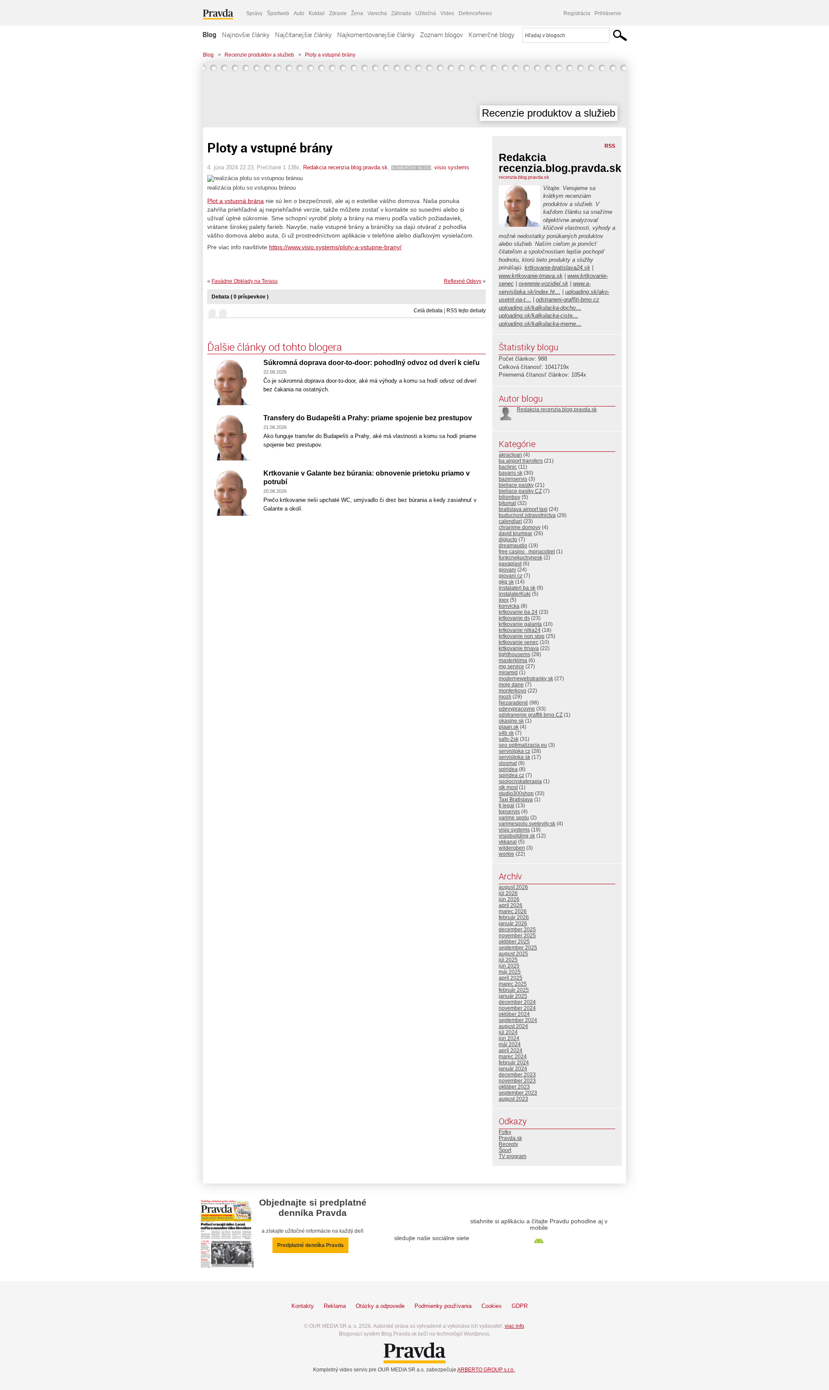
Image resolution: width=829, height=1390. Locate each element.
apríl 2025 (510, 978)
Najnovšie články (245, 34)
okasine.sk (511, 721)
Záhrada (401, 13)
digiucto (508, 539)
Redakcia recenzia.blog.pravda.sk (345, 167)
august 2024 (513, 1026)
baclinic (508, 467)
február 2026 (514, 917)
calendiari (510, 521)
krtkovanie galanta (520, 624)
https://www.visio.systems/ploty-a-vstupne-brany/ (335, 247)
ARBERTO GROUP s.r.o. (486, 1370)
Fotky (505, 1132)
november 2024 (517, 1008)
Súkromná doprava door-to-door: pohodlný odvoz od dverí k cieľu (371, 362)
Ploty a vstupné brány (330, 55)
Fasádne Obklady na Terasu (245, 281)
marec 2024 (513, 1057)
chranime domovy (520, 527)
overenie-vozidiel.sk (543, 283)
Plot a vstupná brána (235, 200)
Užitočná (425, 13)
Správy (254, 13)
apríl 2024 (510, 1050)
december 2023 (517, 1075)
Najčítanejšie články (303, 34)
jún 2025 (509, 966)
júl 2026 (508, 893)
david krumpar (515, 533)
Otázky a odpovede (380, 1306)
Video (447, 13)
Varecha (377, 13)
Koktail (317, 13)
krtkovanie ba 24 (518, 612)
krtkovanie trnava (519, 648)
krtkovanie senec (518, 642)
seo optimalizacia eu (523, 745)
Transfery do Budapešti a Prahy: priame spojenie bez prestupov (367, 418)
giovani (507, 570)
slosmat (508, 763)
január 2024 (513, 1069)
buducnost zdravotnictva (527, 515)
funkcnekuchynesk (520, 558)
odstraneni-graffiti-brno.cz (567, 299)
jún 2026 (509, 899)
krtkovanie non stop (521, 636)
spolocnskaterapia (520, 781)
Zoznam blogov (441, 34)
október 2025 (514, 942)
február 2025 (514, 990)
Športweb (278, 13)
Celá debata (428, 311)
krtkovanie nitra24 (520, 630)
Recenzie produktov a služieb (259, 55)
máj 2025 (510, 972)
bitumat (507, 503)
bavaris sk (510, 473)
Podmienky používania (442, 1306)
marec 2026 (513, 911)
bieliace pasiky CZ (520, 491)
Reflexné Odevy (462, 281)
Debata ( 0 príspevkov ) (240, 297)
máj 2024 (510, 1044)
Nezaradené (513, 703)
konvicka (509, 606)
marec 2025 (513, 984)
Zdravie (338, 13)
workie (506, 854)
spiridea (508, 769)
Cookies (491, 1306)
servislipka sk (514, 757)
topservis (509, 812)
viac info (514, 1326)
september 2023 (518, 1093)
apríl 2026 (510, 905)
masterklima (513, 660)
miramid (508, 673)
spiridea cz (511, 775)
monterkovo (512, 691)
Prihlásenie (608, 13)
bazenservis (513, 479)
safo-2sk (509, 739)
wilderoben (512, 848)
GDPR (520, 1306)
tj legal (506, 806)
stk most (508, 787)
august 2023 (513, 1099)
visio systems (451, 167)
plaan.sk (509, 727)
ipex (504, 600)
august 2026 (513, 887)
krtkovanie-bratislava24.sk (557, 267)
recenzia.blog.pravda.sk (524, 177)
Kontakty (302, 1306)
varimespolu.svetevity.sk (527, 824)
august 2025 (513, 954)
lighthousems (514, 654)
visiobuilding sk (517, 836)
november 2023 (517, 1081)
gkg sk (506, 582)
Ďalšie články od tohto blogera (274, 347)
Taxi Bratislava (516, 800)
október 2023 (514, 1087)
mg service (511, 666)
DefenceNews (475, 13)
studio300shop (516, 793)
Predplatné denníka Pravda (310, 1245)
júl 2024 (508, 1032)
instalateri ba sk (517, 588)
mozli (505, 697)
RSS (609, 146)
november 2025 (517, 936)
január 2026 (513, 923)
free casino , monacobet (527, 552)
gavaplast (510, 564)
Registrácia (576, 13)
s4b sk (506, 733)
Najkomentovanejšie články (375, 34)
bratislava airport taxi (523, 509)
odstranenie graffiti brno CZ (531, 715)
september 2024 (518, 1020)
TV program (512, 1156)
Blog (209, 34)
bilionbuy (509, 497)
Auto (299, 13)
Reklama (335, 1306)
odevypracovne (517, 709)
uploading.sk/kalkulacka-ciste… (538, 315)
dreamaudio (513, 546)
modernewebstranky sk (526, 679)
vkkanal (508, 842)
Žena (357, 13)
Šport (505, 1150)
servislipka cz (514, 751)
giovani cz (510, 576)
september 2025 (518, 948)
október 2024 (514, 1014)
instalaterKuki (515, 594)
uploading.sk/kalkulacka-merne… (540, 324)
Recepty (508, 1144)
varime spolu (514, 818)
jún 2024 (509, 1038)
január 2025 (513, 996)
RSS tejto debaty (466, 311)
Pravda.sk (510, 1138)
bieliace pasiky (516, 485)
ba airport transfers (521, 461)
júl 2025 (508, 960)
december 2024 (517, 1002)
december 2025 (517, 930)
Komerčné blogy (491, 34)
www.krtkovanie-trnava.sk (531, 276)
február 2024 (514, 1063)
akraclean (510, 455)
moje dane (511, 685)
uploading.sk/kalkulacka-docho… (540, 308)
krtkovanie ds (514, 618)
